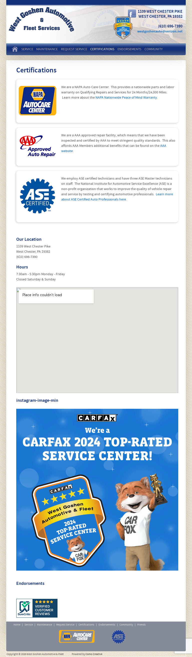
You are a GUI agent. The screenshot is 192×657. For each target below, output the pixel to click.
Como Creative (94, 654)
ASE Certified (118, 637)
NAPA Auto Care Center (76, 637)
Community (153, 49)
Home (16, 49)
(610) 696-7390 (27, 257)
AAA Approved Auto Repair (31, 637)
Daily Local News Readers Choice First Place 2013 (153, 637)
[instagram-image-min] (97, 489)
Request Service (74, 49)
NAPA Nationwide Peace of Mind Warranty (126, 98)
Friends (141, 625)
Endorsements (129, 49)
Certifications (102, 49)
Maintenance (47, 49)
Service (27, 49)
